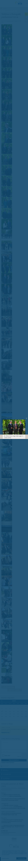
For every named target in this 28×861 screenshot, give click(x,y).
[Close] (26, 418)
